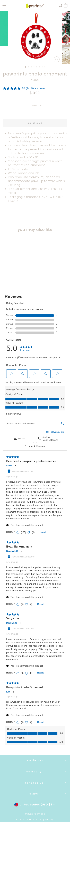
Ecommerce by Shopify (40, 819)
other (34, 793)
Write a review (38, 88)
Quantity (35, 105)
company (34, 771)
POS (18, 819)
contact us (34, 782)
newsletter (34, 760)
